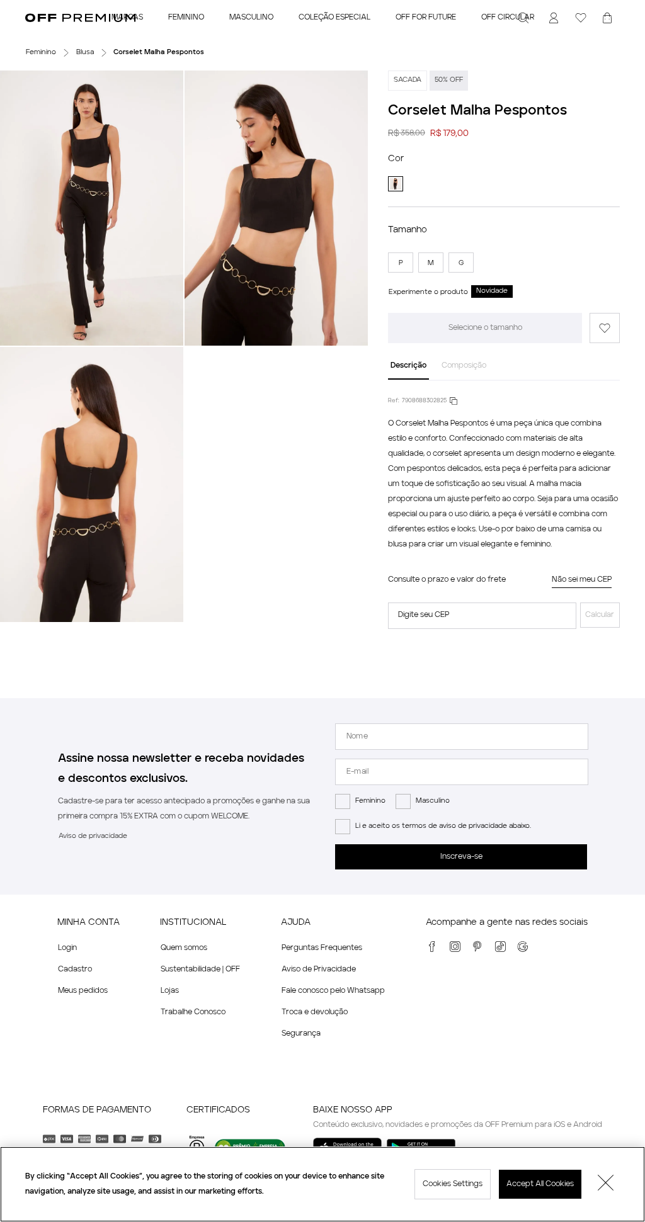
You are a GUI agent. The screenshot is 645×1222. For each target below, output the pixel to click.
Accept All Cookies (540, 1184)
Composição (464, 366)
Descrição (408, 366)
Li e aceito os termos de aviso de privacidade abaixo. (443, 826)
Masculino (433, 801)
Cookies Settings (452, 1184)
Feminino (370, 801)
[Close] (606, 1184)
